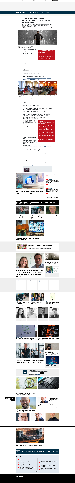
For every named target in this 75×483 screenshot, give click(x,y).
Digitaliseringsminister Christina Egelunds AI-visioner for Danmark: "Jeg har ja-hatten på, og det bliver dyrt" (52, 181)
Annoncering (42, 0)
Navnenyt (32, 479)
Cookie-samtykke (53, 477)
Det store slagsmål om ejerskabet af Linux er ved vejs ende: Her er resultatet (49, 469)
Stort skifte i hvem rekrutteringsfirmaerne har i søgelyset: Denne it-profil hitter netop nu (27, 462)
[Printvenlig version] (52, 27)
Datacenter (47, 214)
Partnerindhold (43, 478)
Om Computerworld (20, 0)
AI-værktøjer (50, 179)
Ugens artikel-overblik (34, 476)
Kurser (30, 0)
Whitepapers (43, 479)
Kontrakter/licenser (19, 337)
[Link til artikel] (30, 181)
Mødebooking (34, 0)
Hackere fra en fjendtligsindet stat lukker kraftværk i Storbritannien (48, 466)
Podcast (32, 477)
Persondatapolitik (53, 476)
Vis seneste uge (56, 197)
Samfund (47, 12)
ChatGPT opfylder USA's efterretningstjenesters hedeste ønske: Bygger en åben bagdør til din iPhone (27, 468)
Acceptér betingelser (32, 374)
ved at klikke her (49, 58)
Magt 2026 (17, 214)
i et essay (35, 95)
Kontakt (51, 0)
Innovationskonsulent (31, 283)
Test (16, 444)
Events (27, 0)
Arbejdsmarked (50, 188)
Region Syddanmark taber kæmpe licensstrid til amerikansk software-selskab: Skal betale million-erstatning (28, 459)
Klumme (17, 301)
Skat (45, 261)
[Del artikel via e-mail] (51, 27)
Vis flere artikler (49, 197)
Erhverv (37, 12)
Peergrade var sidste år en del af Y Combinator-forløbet (38, 146)
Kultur (46, 301)
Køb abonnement (55, 0)
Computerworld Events (44, 477)
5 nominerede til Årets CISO (37, 14)
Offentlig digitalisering (33, 168)
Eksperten (38, 0)
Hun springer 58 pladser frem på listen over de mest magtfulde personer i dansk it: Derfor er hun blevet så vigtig (52, 186)
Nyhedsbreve (47, 0)
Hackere (39, 337)
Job (24, 0)
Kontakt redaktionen (34, 480)
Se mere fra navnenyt (37, 322)
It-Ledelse (42, 12)
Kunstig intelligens (48, 351)
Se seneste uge (37, 471)
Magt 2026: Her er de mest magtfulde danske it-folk (25, 14)
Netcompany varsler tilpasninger (47, 14)
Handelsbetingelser (53, 479)
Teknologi (31, 12)
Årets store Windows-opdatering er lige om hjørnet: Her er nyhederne (27, 465)
